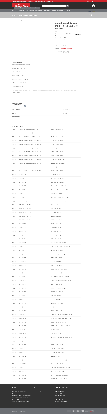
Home (14, 15)
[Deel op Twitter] (59, 52)
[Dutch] (89, 11)
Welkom (14, 10)
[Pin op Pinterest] (64, 52)
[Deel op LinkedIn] (67, 52)
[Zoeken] (67, 6)
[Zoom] (21, 19)
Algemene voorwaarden (40, 388)
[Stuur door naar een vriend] (61, 52)
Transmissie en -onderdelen (27, 15)
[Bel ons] (93, 1)
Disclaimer (36, 394)
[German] (94, 11)
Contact (67, 10)
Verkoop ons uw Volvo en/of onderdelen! (38, 10)
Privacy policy (37, 391)
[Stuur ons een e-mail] (92, 1)
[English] (90, 11)
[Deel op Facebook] (56, 52)
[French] (92, 11)
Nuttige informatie (57, 10)
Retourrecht (37, 397)
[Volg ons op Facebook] (90, 1)
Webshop (21, 10)
